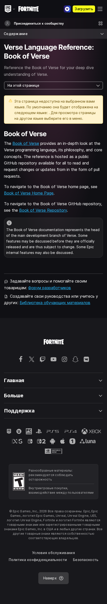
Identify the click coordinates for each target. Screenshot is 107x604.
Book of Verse (25, 143)
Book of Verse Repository (43, 210)
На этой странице (23, 85)
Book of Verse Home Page (29, 193)
